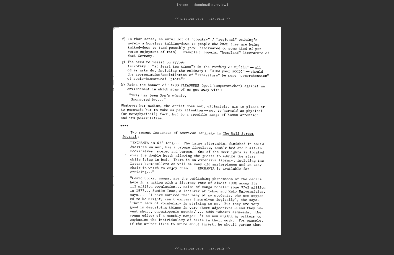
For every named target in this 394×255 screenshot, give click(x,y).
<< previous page (189, 18)
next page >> (219, 18)
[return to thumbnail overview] (202, 5)
